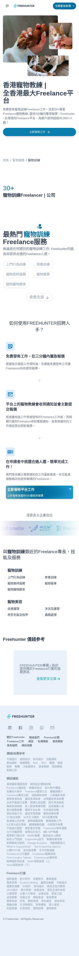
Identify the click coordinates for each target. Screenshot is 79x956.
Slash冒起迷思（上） (40, 861)
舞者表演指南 (14, 806)
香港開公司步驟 (16, 820)
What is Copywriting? (19, 846)
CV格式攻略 (13, 817)
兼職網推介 (56, 791)
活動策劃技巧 (57, 842)
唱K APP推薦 (50, 831)
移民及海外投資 (56, 889)
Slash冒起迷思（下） (19, 864)
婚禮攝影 (25, 762)
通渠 (60, 762)
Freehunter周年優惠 (55, 828)
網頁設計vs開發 (52, 835)
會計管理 (26, 889)
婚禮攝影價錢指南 (17, 784)
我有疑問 (12, 745)
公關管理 (12, 893)
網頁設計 (25, 759)
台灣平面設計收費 (17, 802)
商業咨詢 (39, 889)
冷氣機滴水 (29, 766)
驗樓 (17, 766)
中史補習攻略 (51, 809)
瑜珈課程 (57, 766)
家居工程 (56, 893)
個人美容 (54, 904)
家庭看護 (12, 908)
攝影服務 (12, 878)
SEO (43, 762)
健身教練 (44, 766)
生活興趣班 (26, 904)
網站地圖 (27, 745)
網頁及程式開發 (56, 886)
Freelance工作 (15, 741)
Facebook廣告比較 (17, 795)
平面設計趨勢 (14, 828)
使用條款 (58, 741)
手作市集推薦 (47, 850)
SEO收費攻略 (50, 817)
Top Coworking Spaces (47, 846)
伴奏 (22, 900)
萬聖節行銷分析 (16, 835)
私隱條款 (43, 741)
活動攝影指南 (39, 795)
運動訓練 (12, 904)
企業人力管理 (27, 893)
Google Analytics (37, 842)
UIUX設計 (12, 889)
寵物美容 (51, 908)
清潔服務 (12, 897)
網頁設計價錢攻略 (40, 784)
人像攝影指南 (57, 795)
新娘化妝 (12, 770)
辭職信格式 (35, 787)
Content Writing (29, 882)
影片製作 (25, 878)
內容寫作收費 (55, 824)
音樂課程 (41, 904)
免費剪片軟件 (14, 791)
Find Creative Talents (19, 857)
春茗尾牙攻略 (32, 828)
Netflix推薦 (34, 835)
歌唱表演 (51, 897)
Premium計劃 (52, 737)
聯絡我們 (34, 737)
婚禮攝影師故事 (16, 861)
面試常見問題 (32, 813)
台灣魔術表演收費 (53, 798)
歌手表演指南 (56, 802)
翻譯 (52, 762)
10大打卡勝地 (31, 817)
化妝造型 (25, 908)
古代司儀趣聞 (14, 831)
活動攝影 (51, 759)
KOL (35, 762)
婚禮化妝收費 (38, 802)
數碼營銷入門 (53, 820)
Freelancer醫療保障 (44, 853)
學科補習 (46, 900)
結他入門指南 (14, 839)
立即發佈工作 (37, 131)
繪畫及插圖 (13, 886)
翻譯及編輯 (47, 882)
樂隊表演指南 (14, 798)
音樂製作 (38, 878)
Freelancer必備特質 (45, 857)
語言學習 (59, 900)
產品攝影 (12, 762)
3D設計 (26, 886)
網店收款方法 (14, 813)
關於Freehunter (16, 737)
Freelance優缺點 (16, 787)
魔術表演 (33, 900)
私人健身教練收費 (35, 806)
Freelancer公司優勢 (18, 853)
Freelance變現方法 (36, 791)
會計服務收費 (14, 809)
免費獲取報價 (63, 5)
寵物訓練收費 (51, 813)
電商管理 (12, 882)
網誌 (30, 741)
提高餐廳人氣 (56, 806)
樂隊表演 (12, 900)
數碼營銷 (51, 878)
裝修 (9, 766)
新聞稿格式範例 (16, 842)
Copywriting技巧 (34, 839)
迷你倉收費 (29, 850)
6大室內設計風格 (16, 824)
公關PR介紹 (13, 850)
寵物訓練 (38, 908)
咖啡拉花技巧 (32, 831)
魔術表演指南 (32, 798)
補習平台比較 (32, 809)
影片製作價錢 (52, 787)
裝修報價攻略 (35, 820)
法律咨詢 (43, 893)
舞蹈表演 (38, 897)
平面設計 (12, 759)
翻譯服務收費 (36, 824)
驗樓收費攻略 (54, 839)
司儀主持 (25, 897)
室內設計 (38, 759)
